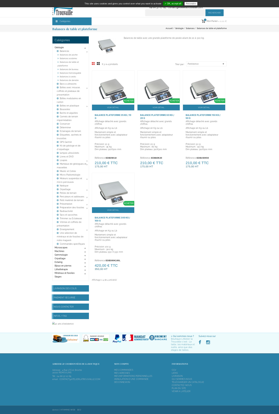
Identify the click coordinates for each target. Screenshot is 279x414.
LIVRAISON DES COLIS (65, 288)
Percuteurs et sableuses (72, 196)
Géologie (59, 47)
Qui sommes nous (182, 379)
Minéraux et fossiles (65, 273)
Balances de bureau (69, 69)
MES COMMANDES (123, 370)
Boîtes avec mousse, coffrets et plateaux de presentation (68, 91)
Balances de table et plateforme (68, 64)
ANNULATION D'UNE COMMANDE (131, 379)
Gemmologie (61, 255)
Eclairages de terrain (70, 131)
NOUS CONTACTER (64, 307)
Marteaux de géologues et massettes (71, 166)
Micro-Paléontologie (70, 175)
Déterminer (65, 127)
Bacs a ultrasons (68, 84)
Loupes (63, 160)
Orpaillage (65, 189)
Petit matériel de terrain (72, 200)
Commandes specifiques (72, 244)
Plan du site (179, 388)
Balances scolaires (68, 58)
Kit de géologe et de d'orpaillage (69, 147)
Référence (100, 158)
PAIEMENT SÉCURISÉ (64, 297)
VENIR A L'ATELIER (181, 391)
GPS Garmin (66, 142)
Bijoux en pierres (63, 266)
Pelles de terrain (68, 193)
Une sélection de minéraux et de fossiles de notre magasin (70, 236)
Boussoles (65, 109)
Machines (59, 251)
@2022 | (56, 410)
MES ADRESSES (122, 373)
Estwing (59, 262)
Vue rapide (130, 74)
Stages (58, 276)
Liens (175, 373)
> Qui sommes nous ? (182, 336)
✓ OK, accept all (172, 3)
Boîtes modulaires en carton (69, 100)
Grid (93, 63)
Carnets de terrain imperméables (67, 118)
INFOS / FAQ (60, 316)
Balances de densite (69, 80)
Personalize (191, 4)
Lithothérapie (61, 269)
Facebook (201, 342)
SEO (79, 410)
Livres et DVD (67, 156)
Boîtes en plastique (69, 105)
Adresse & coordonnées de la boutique (76, 363)
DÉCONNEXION (122, 382)
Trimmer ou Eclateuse (71, 218)
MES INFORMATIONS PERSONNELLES (133, 376)
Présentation (66, 204)
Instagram (208, 342)
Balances (64, 51)
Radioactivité (66, 211)
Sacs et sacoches (68, 215)
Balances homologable (70, 73)
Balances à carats (68, 77)
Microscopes (61, 247)
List (98, 63)
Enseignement (67, 229)
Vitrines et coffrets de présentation (69, 224)
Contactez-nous (182, 385)
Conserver (65, 124)
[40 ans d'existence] (63, 324)
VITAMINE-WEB (67, 410)
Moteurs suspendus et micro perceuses (69, 180)
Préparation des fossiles (72, 207)
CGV (174, 370)
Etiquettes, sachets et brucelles (69, 137)
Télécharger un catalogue (188, 382)
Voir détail (113, 107)
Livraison (177, 376)
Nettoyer (64, 186)
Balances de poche (69, 55)
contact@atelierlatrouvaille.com (185, 7)
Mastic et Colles (68, 171)
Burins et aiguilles (69, 113)
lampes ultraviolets (69, 153)
